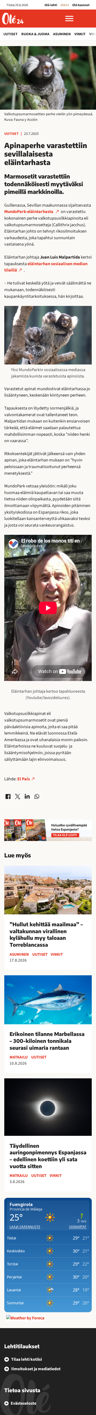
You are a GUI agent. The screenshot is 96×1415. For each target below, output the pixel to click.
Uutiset (10, 34)
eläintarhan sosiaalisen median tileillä (45, 267)
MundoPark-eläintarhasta (29, 211)
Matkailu (19, 1057)
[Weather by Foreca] (25, 1318)
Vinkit (80, 34)
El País (23, 779)
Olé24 (65, 5)
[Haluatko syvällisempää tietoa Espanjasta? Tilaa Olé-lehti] (48, 830)
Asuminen (62, 34)
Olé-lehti (51, 5)
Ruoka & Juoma (35, 34)
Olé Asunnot (81, 5)
